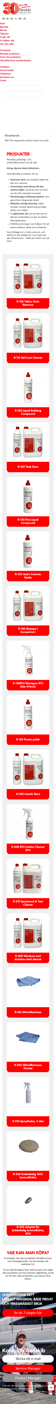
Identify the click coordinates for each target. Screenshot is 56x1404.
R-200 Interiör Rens (28, 794)
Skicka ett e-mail (28, 1358)
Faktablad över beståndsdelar (15, 60)
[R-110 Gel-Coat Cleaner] (28, 333)
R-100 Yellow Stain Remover (28, 303)
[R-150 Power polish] (28, 714)
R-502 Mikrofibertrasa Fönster (28, 1067)
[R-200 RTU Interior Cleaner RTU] (28, 824)
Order (3, 80)
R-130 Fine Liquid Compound (28, 521)
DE (12, 19)
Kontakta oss (7, 77)
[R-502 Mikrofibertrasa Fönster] (28, 1037)
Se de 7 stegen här (28, 1313)
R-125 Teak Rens (28, 467)
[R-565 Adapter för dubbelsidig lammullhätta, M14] (28, 1201)
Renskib (4, 27)
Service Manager (28, 1368)
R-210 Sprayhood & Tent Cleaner (28, 903)
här (32, 1264)
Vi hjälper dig (7, 40)
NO (20, 19)
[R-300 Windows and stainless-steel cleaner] (28, 933)
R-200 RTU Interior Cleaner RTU (28, 849)
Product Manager (28, 1378)
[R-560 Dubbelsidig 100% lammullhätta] (28, 1146)
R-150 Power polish (28, 739)
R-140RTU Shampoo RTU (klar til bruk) (28, 685)
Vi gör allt (5, 37)
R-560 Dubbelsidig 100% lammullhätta (28, 1176)
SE (16, 19)
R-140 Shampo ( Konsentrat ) (28, 630)
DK (3, 19)
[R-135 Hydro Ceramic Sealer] (28, 551)
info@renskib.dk (27, 1389)
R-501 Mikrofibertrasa (28, 1012)
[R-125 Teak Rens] (28, 442)
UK (24, 19)
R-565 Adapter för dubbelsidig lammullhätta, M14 (28, 1230)
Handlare (5, 67)
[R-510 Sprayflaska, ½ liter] (28, 1092)
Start (2, 23)
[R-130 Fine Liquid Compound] (28, 496)
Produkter (5, 50)
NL (8, 19)
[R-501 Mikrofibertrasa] (28, 983)
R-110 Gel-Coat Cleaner (28, 357)
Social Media (7, 70)
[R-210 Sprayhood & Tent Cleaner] (28, 878)
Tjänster (4, 33)
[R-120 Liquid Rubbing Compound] (28, 387)
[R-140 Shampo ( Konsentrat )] (28, 605)
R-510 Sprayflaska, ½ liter (28, 1121)
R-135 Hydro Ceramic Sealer (28, 576)
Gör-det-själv (7, 44)
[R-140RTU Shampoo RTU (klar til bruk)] (28, 660)
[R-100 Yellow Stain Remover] (28, 278)
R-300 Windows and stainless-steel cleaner (28, 958)
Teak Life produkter (10, 57)
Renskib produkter (10, 54)
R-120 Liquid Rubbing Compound (28, 412)
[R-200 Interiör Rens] (28, 769)
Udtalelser (5, 74)
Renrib (3, 30)
